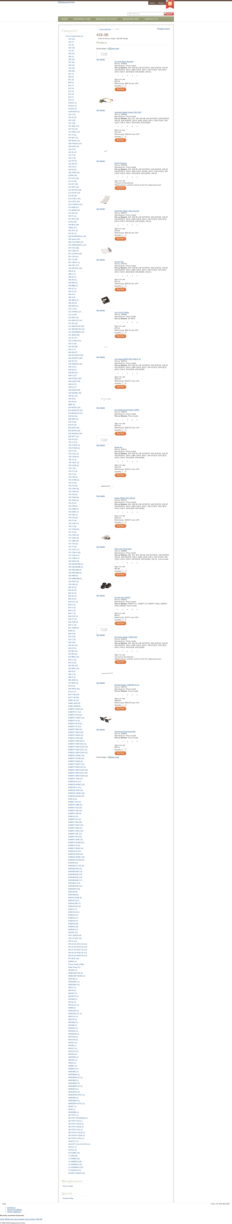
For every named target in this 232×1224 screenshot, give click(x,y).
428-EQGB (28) (74, 390)
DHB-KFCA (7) (73, 900)
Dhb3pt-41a (9, 1219)
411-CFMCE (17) (74, 312)
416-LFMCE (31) (74, 341)
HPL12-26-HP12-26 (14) (77, 944)
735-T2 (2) (72, 451)
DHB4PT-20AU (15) (75, 825)
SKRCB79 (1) (73, 1089)
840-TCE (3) (73, 616)
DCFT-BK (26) (73, 695)
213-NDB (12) (73, 207)
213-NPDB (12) (74, 210)
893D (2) (71, 631)
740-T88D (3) (73, 509)
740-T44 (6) (72, 486)
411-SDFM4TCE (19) (76, 329)
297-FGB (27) (73, 251)
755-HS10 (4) (73, 581)
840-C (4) (72, 610)
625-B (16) (72, 425)
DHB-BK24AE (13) (75, 874)
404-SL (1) (72, 288)
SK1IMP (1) (72, 970)
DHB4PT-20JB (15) (75, 840)
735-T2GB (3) (73, 457)
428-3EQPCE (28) (75, 364)
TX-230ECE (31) (74, 1170)
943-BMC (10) (73, 657)
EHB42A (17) (73, 929)
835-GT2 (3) (73, 602)
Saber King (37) (74, 967)
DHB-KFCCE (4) (74, 906)
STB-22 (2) (72, 1150)
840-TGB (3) (73, 622)
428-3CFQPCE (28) (75, 355)
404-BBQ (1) (73, 286)
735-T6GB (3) (73, 465)
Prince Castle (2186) (76, 964)
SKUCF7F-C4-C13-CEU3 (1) (79, 1144)
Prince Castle (68, 1186)
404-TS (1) (72, 291)
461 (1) (71, 74)
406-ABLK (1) (73, 300)
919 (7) (71, 97)
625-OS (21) (73, 439)
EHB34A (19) (73, 927)
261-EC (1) (72, 233)
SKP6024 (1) (73, 1031)
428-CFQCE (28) (74, 378)
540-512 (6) (72, 416)
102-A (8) (71, 120)
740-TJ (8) (72, 526)
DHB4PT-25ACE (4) (75, 848)
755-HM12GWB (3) (75, 564)
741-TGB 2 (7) (73, 549)
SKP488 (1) (72, 1025)
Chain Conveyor (121, 163)
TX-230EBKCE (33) (75, 1167)
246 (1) (71, 56)
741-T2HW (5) (73, 529)
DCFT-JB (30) (73, 697)
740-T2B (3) (73, 477)
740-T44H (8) (73, 489)
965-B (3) (72, 671)
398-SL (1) (72, 277)
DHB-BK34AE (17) (75, 880)
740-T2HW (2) (73, 480)
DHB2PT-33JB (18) (75, 738)
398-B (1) (72, 271)
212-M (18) (72, 196)
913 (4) (71, 88)
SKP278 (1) (72, 1019)
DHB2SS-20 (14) (74, 782)
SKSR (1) (71, 1109)
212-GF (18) (73, 184)
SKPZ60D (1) (73, 1057)
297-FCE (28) (73, 248)
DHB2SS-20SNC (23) (76, 784)
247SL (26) (72, 222)
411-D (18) (72, 315)
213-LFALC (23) (74, 199)
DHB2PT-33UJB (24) (76, 758)
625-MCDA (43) (74, 431)
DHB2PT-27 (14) (74, 712)
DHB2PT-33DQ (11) (75, 735)
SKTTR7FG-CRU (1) (76, 1138)
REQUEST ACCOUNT (106, 19)
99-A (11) (71, 686)
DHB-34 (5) (72, 799)
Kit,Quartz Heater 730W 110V (126, 637)
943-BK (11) (72, 654)
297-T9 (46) (72, 259)
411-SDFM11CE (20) (76, 326)
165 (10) (71, 48)
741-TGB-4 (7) (74, 555)
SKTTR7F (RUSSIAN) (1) (78, 1118)
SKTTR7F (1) (73, 1115)
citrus (2, 1219)
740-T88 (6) (72, 506)
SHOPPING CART (81, 19)
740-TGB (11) (73, 523)
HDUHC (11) (73, 932)
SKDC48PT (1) (74, 982)
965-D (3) (72, 677)
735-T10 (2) (72, 442)
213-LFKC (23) (74, 201)
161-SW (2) (72, 164)
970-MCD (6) (73, 683)
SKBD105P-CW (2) (75, 973)
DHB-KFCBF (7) (74, 903)
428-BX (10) (73, 373)
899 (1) (71, 83)
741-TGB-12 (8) (74, 552)
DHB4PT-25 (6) (74, 845)
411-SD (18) (73, 323)
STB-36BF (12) (74, 1153)
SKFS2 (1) (72, 1002)
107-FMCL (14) (74, 132)
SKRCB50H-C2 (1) (75, 1077)
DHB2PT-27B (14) (75, 715)
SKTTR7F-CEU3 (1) (76, 1124)
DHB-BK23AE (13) (75, 871)
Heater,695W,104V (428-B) (125, 498)
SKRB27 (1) (72, 1066)
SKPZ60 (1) (72, 1054)
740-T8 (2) (72, 503)
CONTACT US (151, 19)
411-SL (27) (72, 338)
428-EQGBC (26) (74, 393)
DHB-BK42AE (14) (75, 886)
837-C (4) (72, 607)
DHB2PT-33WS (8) (75, 761)
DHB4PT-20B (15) (75, 828)
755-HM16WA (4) (74, 570)
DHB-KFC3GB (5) (75, 898)
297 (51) (71, 62)
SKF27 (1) (72, 987)
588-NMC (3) (73, 419)
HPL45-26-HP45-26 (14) (77, 956)
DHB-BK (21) (73, 863)
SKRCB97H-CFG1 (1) (76, 1103)
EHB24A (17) (73, 921)
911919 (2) (72, 109)
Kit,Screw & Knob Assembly (125, 731)
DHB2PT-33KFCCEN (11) (78, 753)
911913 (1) (72, 106)
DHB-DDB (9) (73, 895)
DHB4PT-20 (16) (74, 819)
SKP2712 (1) (73, 1016)
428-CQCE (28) (74, 381)
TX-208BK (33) (74, 1159)
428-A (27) (72, 367)
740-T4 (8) (72, 483)
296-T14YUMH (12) (75, 242)
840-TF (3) (72, 619)
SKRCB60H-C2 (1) (75, 1086)
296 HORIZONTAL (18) (77, 236)
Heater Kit (118, 447)
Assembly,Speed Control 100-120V (128, 112)
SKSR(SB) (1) (73, 1112)
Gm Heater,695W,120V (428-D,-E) (128, 359)
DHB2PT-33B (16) (75, 729)
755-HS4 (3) (73, 584)
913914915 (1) (74, 112)
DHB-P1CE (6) (73, 912)
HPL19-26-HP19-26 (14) (77, 947)
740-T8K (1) (73, 515)
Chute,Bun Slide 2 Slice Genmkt (127, 211)
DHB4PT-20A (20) (75, 822)
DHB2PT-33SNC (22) (76, 755)
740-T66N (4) (73, 500)
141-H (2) (72, 155)
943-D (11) (72, 663)
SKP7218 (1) (73, 1037)
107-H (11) (72, 135)
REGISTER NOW (131, 19)
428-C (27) (72, 375)
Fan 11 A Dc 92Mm (122, 312)
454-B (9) (72, 399)
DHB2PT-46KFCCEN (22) (78, 776)
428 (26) (71, 71)
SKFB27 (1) (72, 993)
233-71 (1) (72, 216)
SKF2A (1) (72, 990)
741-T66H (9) (73, 538)
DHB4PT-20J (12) (75, 837)
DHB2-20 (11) (73, 700)
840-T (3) (72, 613)
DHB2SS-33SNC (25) (76, 793)
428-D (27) (72, 384)
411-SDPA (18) (74, 335)
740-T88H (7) (73, 512)
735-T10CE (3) (74, 445)
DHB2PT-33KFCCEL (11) (77, 750)
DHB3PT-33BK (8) (75, 805)
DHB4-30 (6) (73, 816)
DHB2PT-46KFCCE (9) (77, 767)
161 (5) (71, 45)
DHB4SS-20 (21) (74, 851)
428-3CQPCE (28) (75, 358)
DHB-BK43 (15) (74, 889)
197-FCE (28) (73, 178)
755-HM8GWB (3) (75, 578)
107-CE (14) (73, 129)
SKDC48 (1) (72, 979)
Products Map (68, 1198)
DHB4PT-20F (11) (75, 834)
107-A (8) (71, 123)
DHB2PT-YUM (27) (75, 779)
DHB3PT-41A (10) (75, 808)
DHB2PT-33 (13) (74, 726)
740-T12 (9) (72, 471)
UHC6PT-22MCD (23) (76, 1173)
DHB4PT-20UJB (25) (76, 842)
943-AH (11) (73, 645)
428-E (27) (72, 387)
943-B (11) (72, 648)
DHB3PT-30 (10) (74, 802)
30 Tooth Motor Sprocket (124, 61)
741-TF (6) (72, 547)
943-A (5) (71, 642)
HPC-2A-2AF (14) (75, 938)
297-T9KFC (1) (74, 262)
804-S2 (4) (72, 587)
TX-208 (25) (73, 1156)
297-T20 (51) (73, 257)
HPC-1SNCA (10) (74, 935)
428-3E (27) (72, 361)
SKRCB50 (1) (73, 1072)
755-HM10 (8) (73, 561)
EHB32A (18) (73, 924)
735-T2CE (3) (73, 454)
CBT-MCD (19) (74, 689)
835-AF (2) (72, 596)
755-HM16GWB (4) (75, 567)
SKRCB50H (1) (74, 1074)
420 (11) (71, 65)
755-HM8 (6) (73, 576)
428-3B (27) (72, 352)
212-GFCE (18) (74, 193)
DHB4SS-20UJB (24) (76, 860)
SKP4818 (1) (73, 1022)
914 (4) (71, 91)
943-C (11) (72, 660)
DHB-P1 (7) (72, 909)
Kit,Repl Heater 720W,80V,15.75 (127, 685)
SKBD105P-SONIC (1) (76, 976)
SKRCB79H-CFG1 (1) (76, 1095)
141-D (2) (72, 149)
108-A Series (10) (75, 143)
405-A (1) (71, 294)
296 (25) (71, 59)
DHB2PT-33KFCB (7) (76, 741)
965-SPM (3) (73, 680)
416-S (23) (72, 344)
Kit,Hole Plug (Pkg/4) (122, 597)
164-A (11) (72, 167)
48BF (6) (71, 404)
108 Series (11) (74, 141)
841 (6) (71, 80)
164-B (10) (72, 170)
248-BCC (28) (73, 225)
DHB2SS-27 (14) (74, 787)
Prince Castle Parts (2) (74, 36)
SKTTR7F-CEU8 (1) (76, 1127)
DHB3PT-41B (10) (75, 811)
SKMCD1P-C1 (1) (75, 1014)
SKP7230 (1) (73, 1040)
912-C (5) (72, 639)
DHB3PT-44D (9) (74, 813)
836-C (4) (72, 605)
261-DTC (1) (73, 230)
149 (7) (71, 42)
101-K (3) (72, 114)
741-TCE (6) (73, 544)
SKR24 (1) (72, 1063)
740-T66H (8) (73, 497)
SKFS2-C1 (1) (73, 1005)
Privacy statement (14, 1212)
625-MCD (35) (73, 428)
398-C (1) (72, 274)
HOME (64, 19)
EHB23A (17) (73, 918)
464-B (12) (72, 402)
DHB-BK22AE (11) (75, 869)
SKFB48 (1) (72, 999)
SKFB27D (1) (73, 996)
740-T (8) (72, 468)
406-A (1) (71, 297)
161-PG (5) (72, 161)
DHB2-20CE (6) (74, 703)
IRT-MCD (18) (73, 958)
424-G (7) (72, 349)
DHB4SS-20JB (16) (75, 854)
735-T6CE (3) (73, 462)
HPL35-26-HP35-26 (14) (77, 953)
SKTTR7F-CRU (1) (75, 1130)
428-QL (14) (73, 396)
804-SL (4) (72, 593)
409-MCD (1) (73, 306)
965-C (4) (72, 674)
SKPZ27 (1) (72, 1048)
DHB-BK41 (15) (74, 883)
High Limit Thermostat (123, 549)
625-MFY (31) (73, 436)
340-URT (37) (73, 265)
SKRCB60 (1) (73, 1080)
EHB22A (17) (73, 915)
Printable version (163, 29)
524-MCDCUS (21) (75, 413)
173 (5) (71, 51)
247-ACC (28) (73, 219)
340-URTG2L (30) (75, 268)
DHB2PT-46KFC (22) (76, 764)
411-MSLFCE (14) (75, 320)
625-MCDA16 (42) (75, 433)
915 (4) (71, 94)
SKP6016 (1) (73, 1028)
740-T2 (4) (72, 474)
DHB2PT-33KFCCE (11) (77, 744)
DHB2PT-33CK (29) (75, 732)
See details (100, 59)
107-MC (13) (73, 138)
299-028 (39, 1219)
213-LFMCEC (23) (75, 204)
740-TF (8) (72, 520)
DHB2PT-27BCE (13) (76, 718)
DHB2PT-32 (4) (74, 721)
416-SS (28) (73, 346)
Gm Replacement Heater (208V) (127, 410)
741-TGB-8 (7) (74, 558)
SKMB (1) (72, 1008)
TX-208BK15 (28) (75, 1161)
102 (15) (71, 39)
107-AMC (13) (73, 126)
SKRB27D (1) (73, 1069)
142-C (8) (72, 158)
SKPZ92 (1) (72, 1060)
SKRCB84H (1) (74, 1101)
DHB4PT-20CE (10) (75, 831)
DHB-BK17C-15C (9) (76, 866)
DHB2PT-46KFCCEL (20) (77, 773)
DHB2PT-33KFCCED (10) (78, 747)
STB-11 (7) (72, 1147)
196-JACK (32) (74, 172)
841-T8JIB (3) (73, 628)
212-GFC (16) (73, 187)
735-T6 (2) (72, 460)
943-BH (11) (73, 651)
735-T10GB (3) (74, 448)
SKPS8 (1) (72, 1045)
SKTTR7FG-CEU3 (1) (76, 1132)
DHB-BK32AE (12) (75, 877)
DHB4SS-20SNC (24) (76, 857)
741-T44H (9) (73, 535)
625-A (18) (72, 422)
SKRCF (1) (72, 1106)
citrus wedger (30, 1219)
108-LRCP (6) (73, 146)
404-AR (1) (72, 280)
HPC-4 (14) (72, 941)
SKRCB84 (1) (73, 1098)
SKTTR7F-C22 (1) (75, 1121)
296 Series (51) (74, 239)
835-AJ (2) (72, 599)
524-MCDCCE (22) (75, 410)
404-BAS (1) (73, 283)
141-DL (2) (72, 152)
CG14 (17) (72, 692)
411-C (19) (72, 309)
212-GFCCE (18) (74, 190)
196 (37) (71, 54)
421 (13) (71, 68)
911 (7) (71, 85)
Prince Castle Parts (105, 29)
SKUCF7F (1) (73, 1141)
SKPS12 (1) (72, 1043)
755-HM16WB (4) (75, 573)
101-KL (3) (72, 117)
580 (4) (71, 77)
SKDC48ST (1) (74, 985)
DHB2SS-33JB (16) (75, 790)
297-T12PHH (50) (75, 254)
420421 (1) (72, 103)
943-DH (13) (73, 666)
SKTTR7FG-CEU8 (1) (76, 1135)
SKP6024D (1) (73, 1034)
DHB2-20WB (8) (74, 706)
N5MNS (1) (72, 961)
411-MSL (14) (73, 317)
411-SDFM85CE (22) (76, 332)
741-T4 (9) (72, 532)
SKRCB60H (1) (74, 1083)
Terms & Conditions (14, 1210)
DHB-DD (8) (72, 892)
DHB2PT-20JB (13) (75, 709)
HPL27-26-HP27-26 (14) (77, 950)
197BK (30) (72, 175)
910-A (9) (71, 637)
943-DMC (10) (73, 668)
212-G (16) (72, 181)
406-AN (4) (72, 303)
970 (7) (71, 100)
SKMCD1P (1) (73, 1011)
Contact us (11, 1208)
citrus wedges (19, 1219)
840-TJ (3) (72, 625)
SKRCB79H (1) (74, 1092)
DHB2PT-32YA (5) (75, 724)
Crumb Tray (119, 262)
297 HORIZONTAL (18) (77, 245)
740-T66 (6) (72, 494)
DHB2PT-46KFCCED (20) (78, 770)
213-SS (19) (73, 213)
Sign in (152, 2)
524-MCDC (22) (74, 407)
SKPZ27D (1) (73, 1051)
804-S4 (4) (72, 590)
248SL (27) (72, 228)
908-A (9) (71, 634)
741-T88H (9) (73, 541)
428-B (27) (72, 370)
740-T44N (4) (73, 491)
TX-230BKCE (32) (75, 1164)
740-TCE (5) (73, 518)
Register (161, 2)
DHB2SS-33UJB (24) (76, 796)
